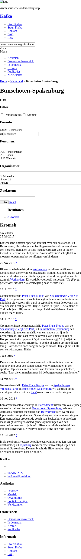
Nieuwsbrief (15, 75)
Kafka (6, 16)
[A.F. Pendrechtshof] (40, 152)
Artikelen (13, 58)
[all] (40, 148)
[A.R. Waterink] (40, 158)
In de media (14, 64)
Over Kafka (15, 24)
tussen (3, 129)
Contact (12, 30)
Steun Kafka (15, 27)
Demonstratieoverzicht (21, 61)
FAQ (11, 34)
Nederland (16, 81)
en (1, 133)
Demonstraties (13, 114)
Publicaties (14, 71)
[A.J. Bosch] (40, 155)
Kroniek (12, 68)
